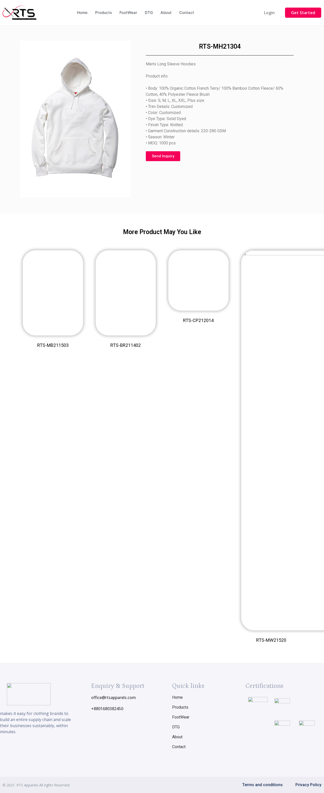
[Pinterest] (57, 747)
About (166, 12)
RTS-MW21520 (271, 640)
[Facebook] (19, 747)
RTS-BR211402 (125, 345)
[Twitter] (38, 747)
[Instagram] (29, 747)
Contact (186, 12)
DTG (149, 12)
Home (82, 12)
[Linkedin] (47, 747)
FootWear (128, 12)
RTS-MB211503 (53, 345)
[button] (269, 13)
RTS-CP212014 (198, 320)
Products (103, 12)
